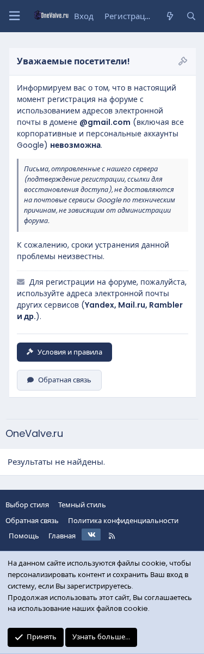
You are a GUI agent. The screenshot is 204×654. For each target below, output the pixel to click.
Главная (62, 536)
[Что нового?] (169, 16)
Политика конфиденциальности (123, 520)
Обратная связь (64, 380)
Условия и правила (70, 352)
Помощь (24, 536)
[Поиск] (191, 16)
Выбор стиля (27, 505)
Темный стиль (82, 505)
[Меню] (14, 16)
